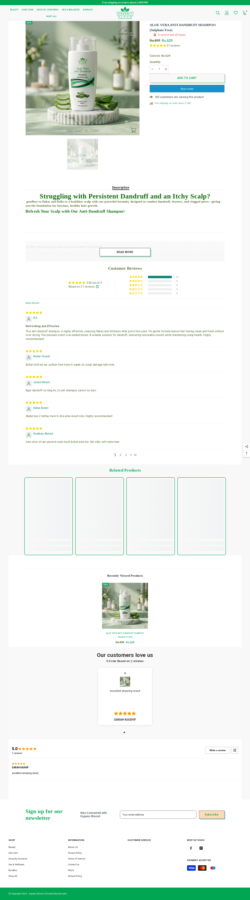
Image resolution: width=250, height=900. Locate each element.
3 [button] (126, 456)
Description (120, 188)
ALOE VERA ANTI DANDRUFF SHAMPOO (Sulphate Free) (125, 636)
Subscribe (212, 815)
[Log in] (227, 14)
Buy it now (187, 89)
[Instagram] (201, 849)
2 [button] (120, 456)
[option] (125, 3)
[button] (158, 46)
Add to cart (187, 79)
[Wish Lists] (236, 14)
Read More (125, 253)
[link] (48, 544)
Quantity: (155, 63)
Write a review (218, 751)
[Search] (218, 14)
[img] (34, 313)
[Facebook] (191, 849)
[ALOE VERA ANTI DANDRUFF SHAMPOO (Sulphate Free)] (125, 607)
